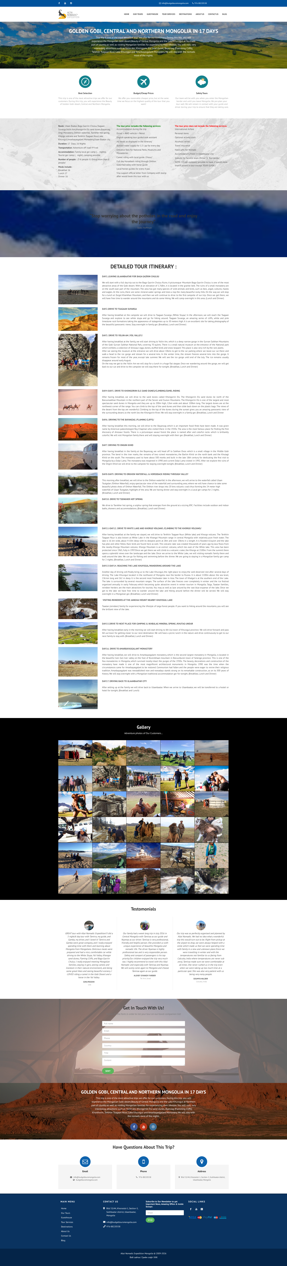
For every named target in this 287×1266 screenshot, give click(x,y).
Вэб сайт (134, 1257)
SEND (150, 1220)
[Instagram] (71, 3)
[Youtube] (65, 3)
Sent (108, 1071)
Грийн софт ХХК (149, 1257)
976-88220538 (200, 3)
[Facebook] (59, 3)
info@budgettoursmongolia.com (175, 3)
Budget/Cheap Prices (143, 93)
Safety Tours (201, 93)
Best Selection (85, 93)
